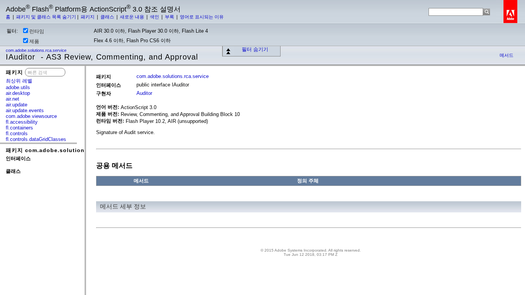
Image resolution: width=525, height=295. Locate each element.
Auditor (144, 93)
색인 (155, 17)
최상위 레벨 (19, 81)
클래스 (107, 17)
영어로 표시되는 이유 (202, 17)
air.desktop (18, 93)
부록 (170, 17)
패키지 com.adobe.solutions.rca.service (64, 150)
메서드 (506, 55)
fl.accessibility (22, 122)
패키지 (88, 17)
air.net (12, 99)
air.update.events (25, 110)
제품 (34, 41)
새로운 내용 (132, 17)
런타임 (36, 31)
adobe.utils (18, 87)
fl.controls (17, 133)
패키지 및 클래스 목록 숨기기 (46, 17)
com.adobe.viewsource (31, 116)
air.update (16, 105)
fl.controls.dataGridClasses (36, 139)
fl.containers (19, 128)
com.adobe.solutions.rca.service (37, 50)
